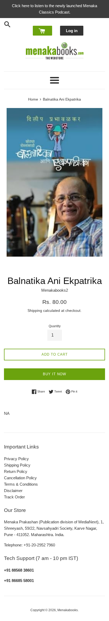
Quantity (55, 326)
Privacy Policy (16, 458)
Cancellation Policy (20, 478)
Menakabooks (67, 610)
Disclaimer (13, 490)
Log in (72, 30)
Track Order (14, 497)
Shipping (35, 310)
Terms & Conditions (21, 484)
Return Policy (15, 471)
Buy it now (54, 374)
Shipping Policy (17, 465)
